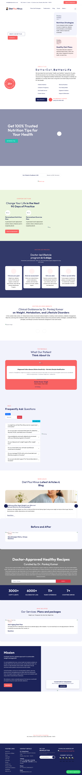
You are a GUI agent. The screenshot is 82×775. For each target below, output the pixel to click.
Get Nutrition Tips (11, 141)
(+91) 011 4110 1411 (58, 100)
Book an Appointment (12, 231)
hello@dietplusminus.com (12, 2)
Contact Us (12, 37)
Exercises (7, 760)
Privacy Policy (8, 765)
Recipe (6, 762)
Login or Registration (70, 2)
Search (19, 417)
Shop (6, 755)
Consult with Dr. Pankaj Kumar (62, 681)
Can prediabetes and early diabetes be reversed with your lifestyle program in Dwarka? (22, 437)
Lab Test (7, 758)
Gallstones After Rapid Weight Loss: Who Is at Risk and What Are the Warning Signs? (21, 506)
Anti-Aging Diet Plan (15, 624)
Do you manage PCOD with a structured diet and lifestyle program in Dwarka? (22, 454)
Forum (58, 8)
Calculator (7, 757)
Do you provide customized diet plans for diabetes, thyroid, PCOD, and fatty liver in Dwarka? (23, 431)
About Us (7, 751)
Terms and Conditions (10, 767)
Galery (63, 8)
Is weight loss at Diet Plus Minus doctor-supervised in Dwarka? (22, 425)
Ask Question (36, 421)
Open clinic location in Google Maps (41, 735)
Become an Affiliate (9, 753)
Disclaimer (7, 769)
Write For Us (8, 771)
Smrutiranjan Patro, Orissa (17, 537)
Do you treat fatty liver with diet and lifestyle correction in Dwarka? (21, 448)
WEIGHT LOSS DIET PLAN (15, 34)
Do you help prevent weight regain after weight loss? (22, 442)
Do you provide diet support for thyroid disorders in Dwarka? (22, 459)
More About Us (40, 99)
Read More (10, 515)
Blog (54, 8)
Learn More (63, 686)
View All (8, 414)
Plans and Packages (35, 8)
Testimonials (46, 8)
